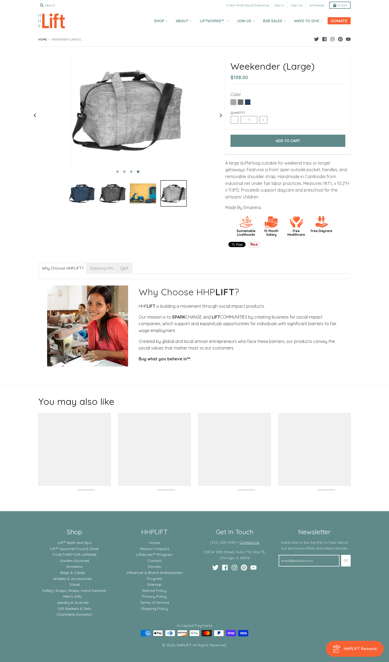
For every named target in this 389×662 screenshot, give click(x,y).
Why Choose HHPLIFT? (62, 268)
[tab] (62, 268)
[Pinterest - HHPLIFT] (340, 39)
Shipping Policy (154, 608)
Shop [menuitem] (159, 21)
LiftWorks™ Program (154, 554)
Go (346, 560)
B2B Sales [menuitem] (272, 21)
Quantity (237, 113)
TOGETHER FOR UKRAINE (74, 554)
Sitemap (154, 584)
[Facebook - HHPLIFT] (324, 39)
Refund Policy (154, 590)
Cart (342, 5)
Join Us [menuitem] (244, 21)
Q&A (124, 268)
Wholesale (316, 5)
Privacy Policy (154, 596)
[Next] (220, 115)
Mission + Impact (154, 548)
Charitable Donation (74, 614)
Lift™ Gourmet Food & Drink (74, 548)
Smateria (74, 566)
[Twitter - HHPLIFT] (316, 39)
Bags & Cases (72, 572)
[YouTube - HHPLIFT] (348, 39)
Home (42, 39)
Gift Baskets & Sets (74, 608)
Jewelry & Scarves (72, 602)
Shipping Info (102, 268)
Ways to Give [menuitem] (306, 21)
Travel (74, 584)
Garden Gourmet (74, 560)
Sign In (279, 5)
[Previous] (35, 115)
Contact (154, 560)
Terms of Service (154, 602)
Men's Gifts (72, 596)
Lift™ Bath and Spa (74, 542)
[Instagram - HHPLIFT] (332, 39)
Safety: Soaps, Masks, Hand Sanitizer (74, 590)
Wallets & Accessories (72, 578)
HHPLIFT (184, 645)
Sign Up (296, 5)
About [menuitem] (182, 21)
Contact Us (249, 542)
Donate (154, 566)
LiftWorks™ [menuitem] (212, 21)
